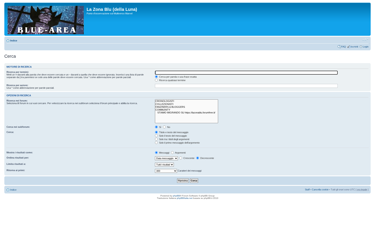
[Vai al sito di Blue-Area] (46, 19)
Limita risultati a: (16, 164)
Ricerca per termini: (18, 72)
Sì (159, 127)
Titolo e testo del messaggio (173, 132)
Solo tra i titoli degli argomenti (173, 139)
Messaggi (163, 152)
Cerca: (10, 132)
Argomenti (180, 152)
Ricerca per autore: (17, 85)
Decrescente (207, 158)
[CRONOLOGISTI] (186, 101)
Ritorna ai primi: (16, 170)
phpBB (176, 196)
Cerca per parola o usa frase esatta (177, 76)
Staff (307, 189)
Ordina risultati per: (18, 157)
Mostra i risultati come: (20, 152)
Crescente (188, 158)
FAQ (343, 46)
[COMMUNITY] (186, 109)
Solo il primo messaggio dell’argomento (179, 142)
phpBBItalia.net (184, 198)
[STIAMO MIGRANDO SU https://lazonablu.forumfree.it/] (186, 112)
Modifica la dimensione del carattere (365, 40)
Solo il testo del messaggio (172, 135)
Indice (13, 40)
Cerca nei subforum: (18, 127)
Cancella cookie (320, 189)
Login (365, 46)
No (168, 127)
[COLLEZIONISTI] (186, 104)
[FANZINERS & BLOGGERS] (186, 107)
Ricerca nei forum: (17, 100)
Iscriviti (354, 46)
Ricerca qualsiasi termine (172, 80)
